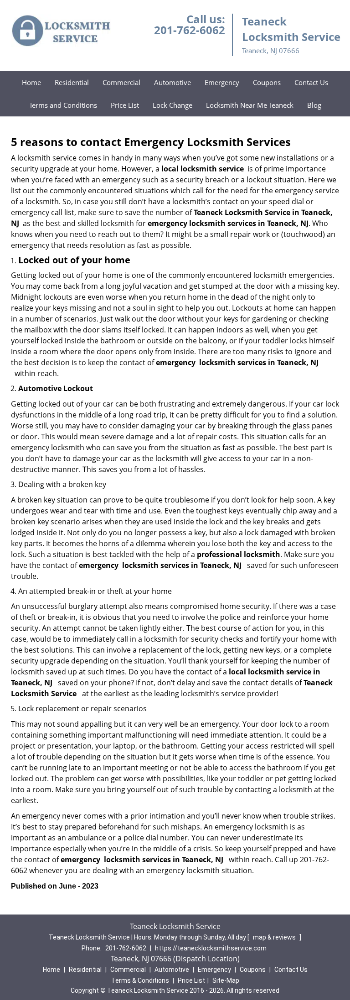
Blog (314, 105)
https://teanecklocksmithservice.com (211, 948)
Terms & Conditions (140, 980)
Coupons (267, 82)
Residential (72, 82)
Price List (125, 105)
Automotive (172, 82)
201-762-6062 (189, 29)
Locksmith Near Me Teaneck (249, 105)
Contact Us (311, 82)
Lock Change (172, 105)
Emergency (222, 82)
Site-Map (225, 980)
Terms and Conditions (63, 105)
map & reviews (275, 937)
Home (31, 82)
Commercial (121, 82)
